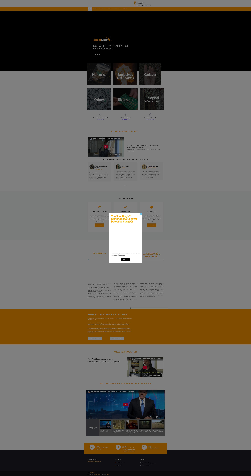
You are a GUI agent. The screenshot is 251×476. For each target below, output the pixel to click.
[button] (125, 259)
